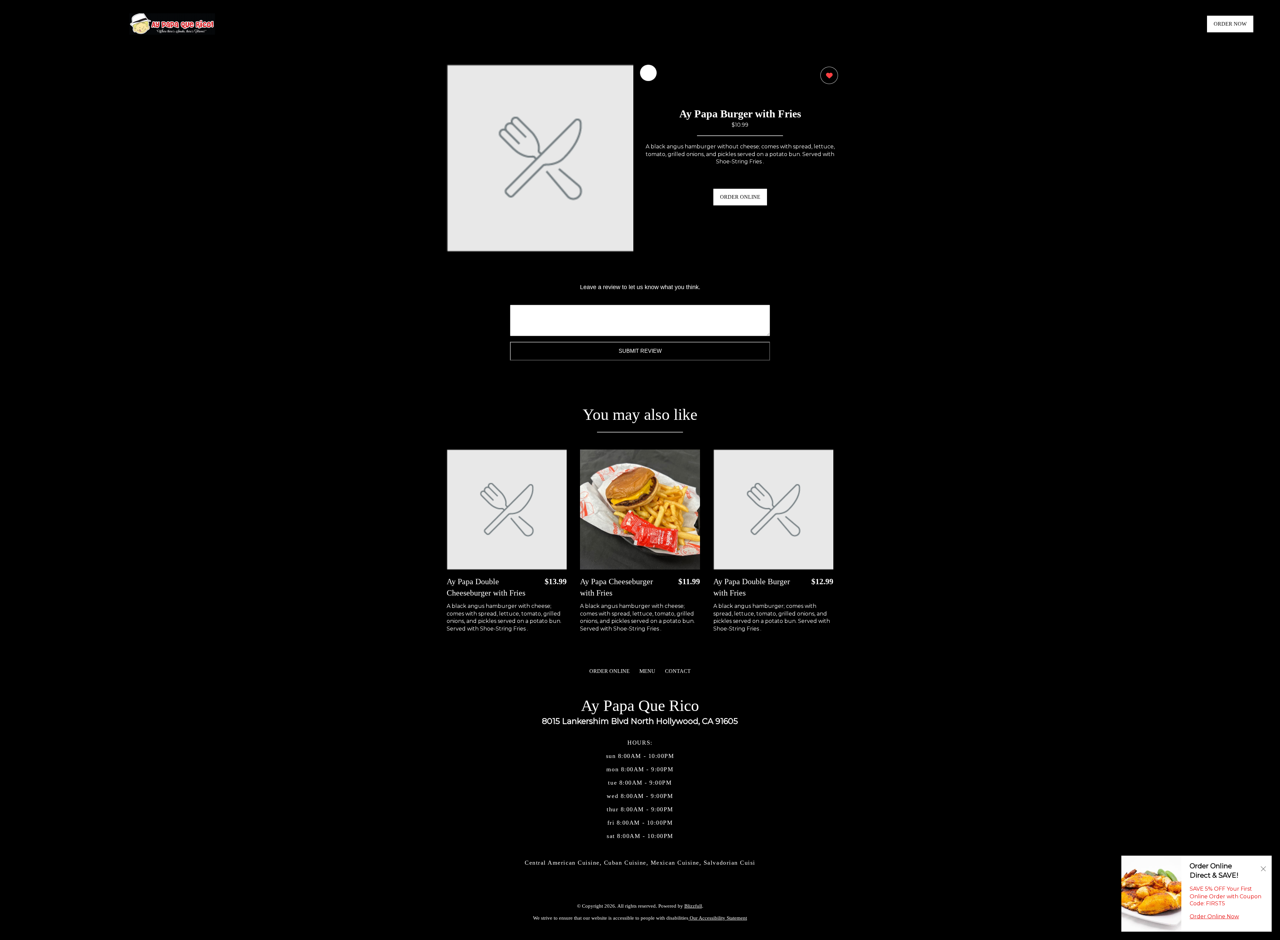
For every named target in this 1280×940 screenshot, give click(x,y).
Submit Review (640, 351)
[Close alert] (1263, 868)
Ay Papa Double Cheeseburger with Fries (486, 587)
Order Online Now (1214, 917)
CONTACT (678, 671)
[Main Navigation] (32, 24)
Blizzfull (693, 906)
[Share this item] (648, 73)
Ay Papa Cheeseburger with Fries (616, 587)
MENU (647, 671)
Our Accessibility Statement (717, 918)
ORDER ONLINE (740, 197)
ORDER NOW (1230, 24)
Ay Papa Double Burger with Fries (751, 587)
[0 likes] (827, 75)
